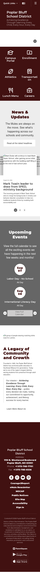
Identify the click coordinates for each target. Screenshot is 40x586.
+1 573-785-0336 (22, 470)
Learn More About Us (16, 408)
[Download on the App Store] (20, 561)
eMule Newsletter (20, 487)
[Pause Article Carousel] (15, 210)
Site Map (20, 499)
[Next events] (35, 313)
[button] (10, 3)
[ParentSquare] (20, 548)
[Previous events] (5, 313)
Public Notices (20, 495)
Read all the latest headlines (19, 143)
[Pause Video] (35, 41)
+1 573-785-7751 (24, 466)
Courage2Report (20, 483)
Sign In (20, 507)
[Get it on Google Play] (20, 554)
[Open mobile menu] (35, 3)
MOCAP (20, 491)
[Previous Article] (20, 210)
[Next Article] (24, 210)
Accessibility (20, 503)
